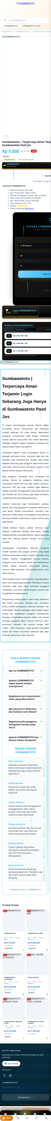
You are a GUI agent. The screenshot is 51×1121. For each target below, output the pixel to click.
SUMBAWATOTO (11, 26)
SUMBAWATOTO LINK (31, 26)
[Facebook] (4, 1076)
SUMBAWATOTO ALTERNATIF (14, 1092)
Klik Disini (29, 208)
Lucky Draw (20, 330)
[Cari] (5, 20)
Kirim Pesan (13, 1064)
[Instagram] (10, 1076)
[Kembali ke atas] (46, 1103)
